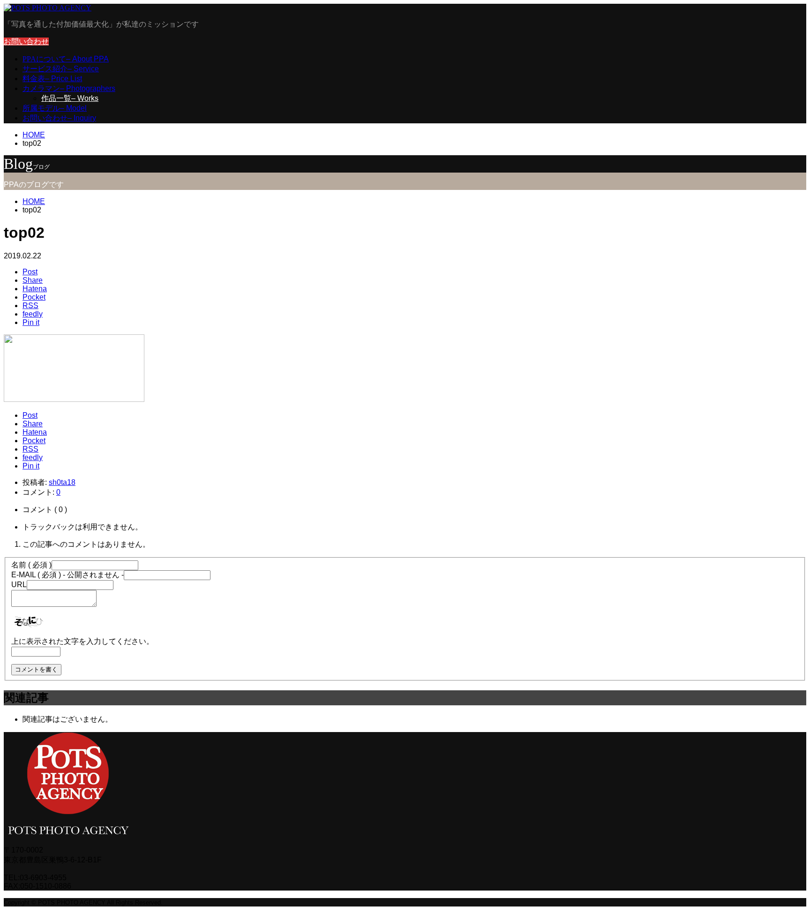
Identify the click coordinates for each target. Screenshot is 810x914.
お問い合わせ (26, 41)
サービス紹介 (60, 69)
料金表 (52, 79)
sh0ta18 (62, 482)
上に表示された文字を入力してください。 (82, 641)
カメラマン (68, 88)
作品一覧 (69, 98)
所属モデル (54, 108)
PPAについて (65, 59)
